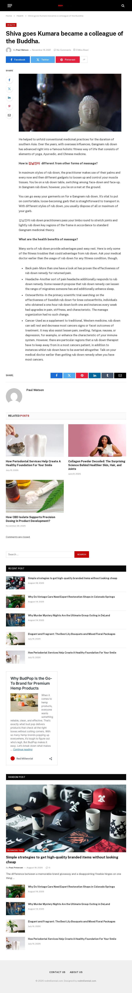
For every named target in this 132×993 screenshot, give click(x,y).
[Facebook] (9, 79)
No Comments (64, 50)
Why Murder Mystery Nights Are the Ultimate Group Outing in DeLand (69, 615)
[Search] (122, 5)
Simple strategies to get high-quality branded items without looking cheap (72, 578)
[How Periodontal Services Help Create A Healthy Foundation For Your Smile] (35, 440)
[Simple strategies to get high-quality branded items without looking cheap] (15, 582)
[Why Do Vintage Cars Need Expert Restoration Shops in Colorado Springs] (15, 601)
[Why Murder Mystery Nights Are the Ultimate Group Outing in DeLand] (15, 619)
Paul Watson (22, 50)
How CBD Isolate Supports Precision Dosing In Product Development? (30, 519)
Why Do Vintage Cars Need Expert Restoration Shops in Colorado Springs (71, 596)
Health (11, 25)
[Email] (9, 115)
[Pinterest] (9, 106)
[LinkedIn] (9, 97)
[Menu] (10, 5)
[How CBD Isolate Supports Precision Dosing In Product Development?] (35, 496)
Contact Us (57, 972)
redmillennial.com (87, 981)
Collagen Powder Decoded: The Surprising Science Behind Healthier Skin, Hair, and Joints (96, 465)
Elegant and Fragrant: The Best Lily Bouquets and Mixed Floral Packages (71, 634)
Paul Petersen (16, 867)
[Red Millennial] (66, 5)
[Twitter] (9, 88)
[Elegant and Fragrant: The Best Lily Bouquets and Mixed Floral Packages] (15, 638)
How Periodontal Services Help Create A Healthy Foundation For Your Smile (33, 463)
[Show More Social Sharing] (84, 59)
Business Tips (15, 850)
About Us (76, 972)
